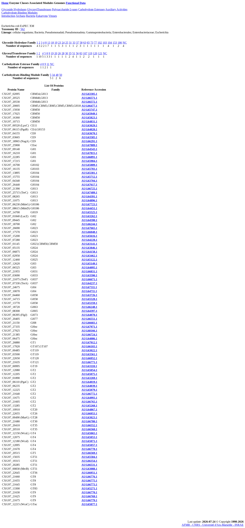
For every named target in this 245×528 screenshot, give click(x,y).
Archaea (20, 15)
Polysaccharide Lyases (64, 9)
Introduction (8, 15)
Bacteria (30, 15)
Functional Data (76, 2)
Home (5, 2)
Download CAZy (96, 2)
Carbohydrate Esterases (91, 9)
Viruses (52, 15)
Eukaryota (42, 15)
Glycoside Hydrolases (13, 9)
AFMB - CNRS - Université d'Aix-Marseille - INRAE (213, 524)
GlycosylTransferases (39, 9)
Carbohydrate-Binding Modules (19, 12)
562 (22, 29)
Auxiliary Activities (116, 9)
